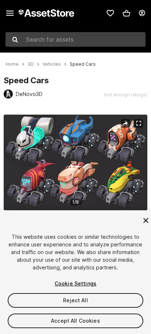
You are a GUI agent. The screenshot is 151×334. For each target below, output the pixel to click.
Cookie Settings (75, 283)
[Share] (125, 123)
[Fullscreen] (138, 123)
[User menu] (142, 13)
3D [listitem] (30, 64)
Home (12, 64)
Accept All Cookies (75, 321)
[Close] (145, 220)
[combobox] (75, 39)
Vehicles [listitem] (52, 64)
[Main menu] (10, 13)
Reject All (75, 300)
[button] (126, 13)
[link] (110, 13)
